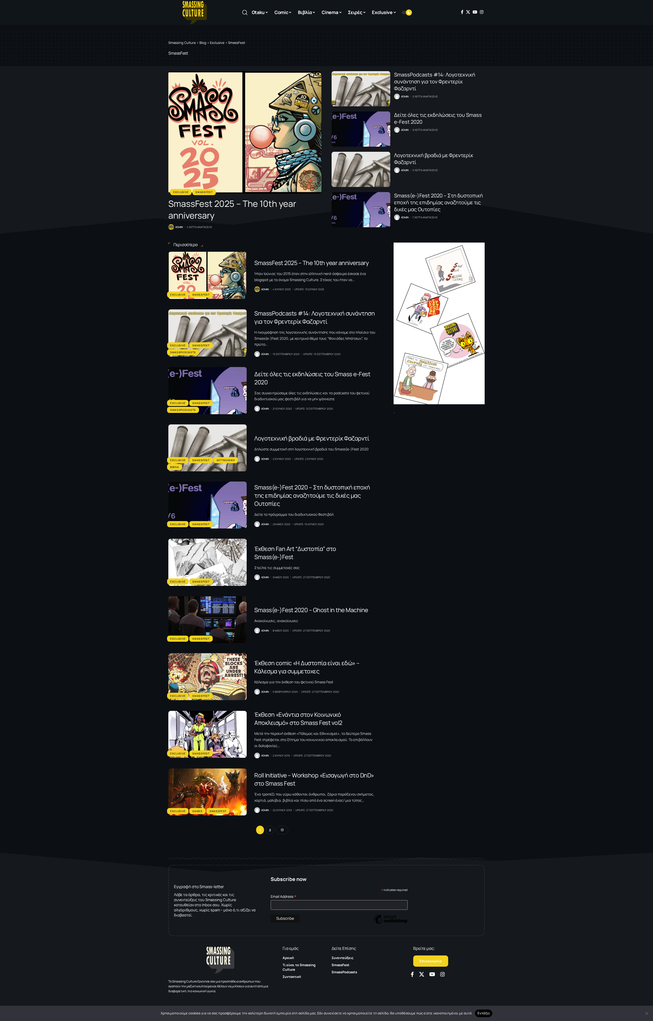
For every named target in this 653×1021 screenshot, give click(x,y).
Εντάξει (484, 1013)
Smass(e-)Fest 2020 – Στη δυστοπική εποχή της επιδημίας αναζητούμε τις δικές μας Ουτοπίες (438, 202)
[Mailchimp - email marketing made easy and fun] (390, 923)
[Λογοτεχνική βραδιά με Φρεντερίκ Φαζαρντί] (361, 169)
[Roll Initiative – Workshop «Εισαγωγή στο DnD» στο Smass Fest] (207, 791)
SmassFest (203, 192)
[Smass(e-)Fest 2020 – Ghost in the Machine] (207, 619)
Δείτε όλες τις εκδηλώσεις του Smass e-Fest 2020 (312, 378)
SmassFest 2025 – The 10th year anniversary (311, 263)
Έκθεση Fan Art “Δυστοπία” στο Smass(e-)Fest (295, 553)
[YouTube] (475, 12)
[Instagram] (482, 12)
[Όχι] (646, 1013)
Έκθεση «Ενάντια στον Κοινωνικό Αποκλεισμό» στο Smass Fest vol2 (298, 718)
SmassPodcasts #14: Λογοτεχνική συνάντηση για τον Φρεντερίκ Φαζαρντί (434, 81)
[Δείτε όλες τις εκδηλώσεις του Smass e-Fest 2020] (361, 129)
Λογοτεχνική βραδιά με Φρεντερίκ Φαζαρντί (311, 438)
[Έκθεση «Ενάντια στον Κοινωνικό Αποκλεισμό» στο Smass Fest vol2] (207, 734)
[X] (468, 12)
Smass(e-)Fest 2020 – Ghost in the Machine (311, 610)
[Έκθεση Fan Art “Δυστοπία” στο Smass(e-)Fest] (207, 562)
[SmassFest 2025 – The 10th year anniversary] (244, 132)
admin (179, 227)
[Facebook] (462, 12)
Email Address (283, 896)
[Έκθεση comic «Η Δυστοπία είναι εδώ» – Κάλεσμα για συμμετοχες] (207, 676)
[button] (244, 12)
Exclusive (181, 192)
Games (197, 811)
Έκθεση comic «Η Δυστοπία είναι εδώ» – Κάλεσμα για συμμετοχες (306, 667)
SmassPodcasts (183, 352)
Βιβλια (174, 467)
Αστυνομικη (226, 460)
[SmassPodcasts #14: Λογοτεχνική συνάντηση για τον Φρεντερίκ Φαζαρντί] (361, 88)
